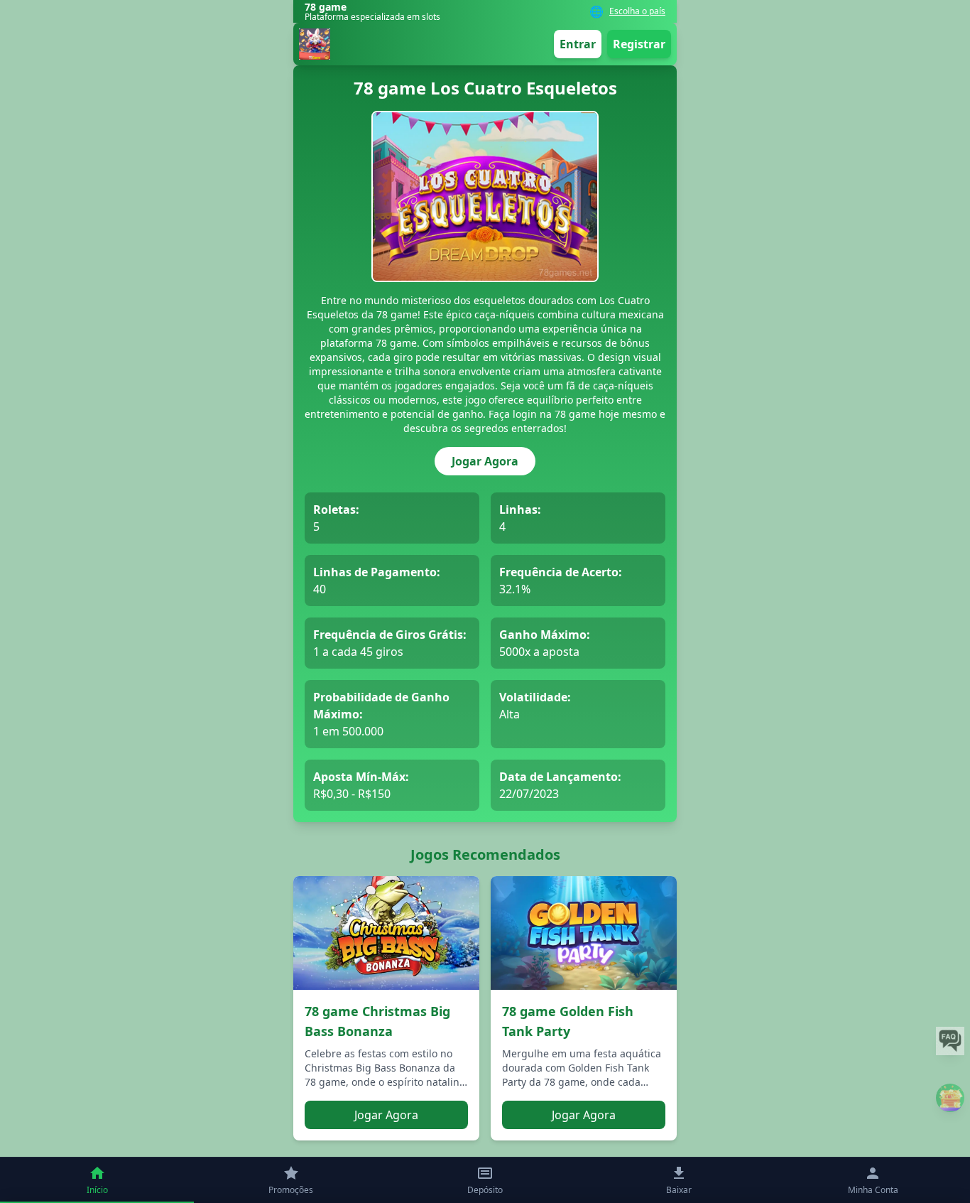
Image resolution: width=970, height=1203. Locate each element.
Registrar (639, 44)
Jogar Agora (485, 461)
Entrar (578, 44)
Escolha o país (637, 11)
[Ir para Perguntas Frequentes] (950, 1041)
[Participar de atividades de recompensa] (950, 1098)
